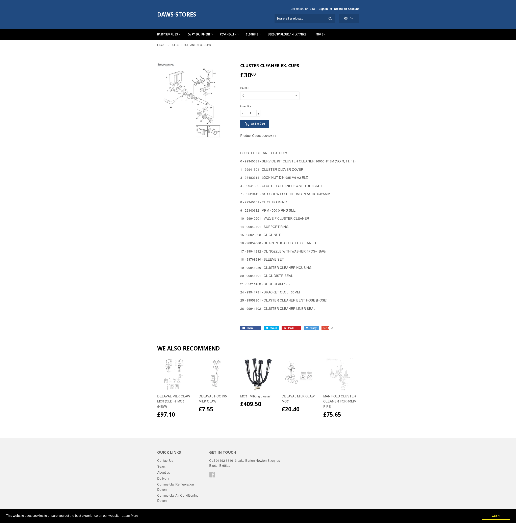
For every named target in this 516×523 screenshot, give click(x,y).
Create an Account (346, 9)
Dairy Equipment (199, 34)
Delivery (163, 478)
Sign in (323, 9)
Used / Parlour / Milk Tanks (287, 34)
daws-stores (176, 14)
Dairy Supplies (167, 34)
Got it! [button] (496, 515)
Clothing (252, 34)
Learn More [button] (130, 515)
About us (163, 472)
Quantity (245, 106)
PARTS (244, 88)
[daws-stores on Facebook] (212, 475)
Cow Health (228, 34)
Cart (352, 18)
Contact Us (165, 460)
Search (162, 466)
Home (160, 45)
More (319, 34)
